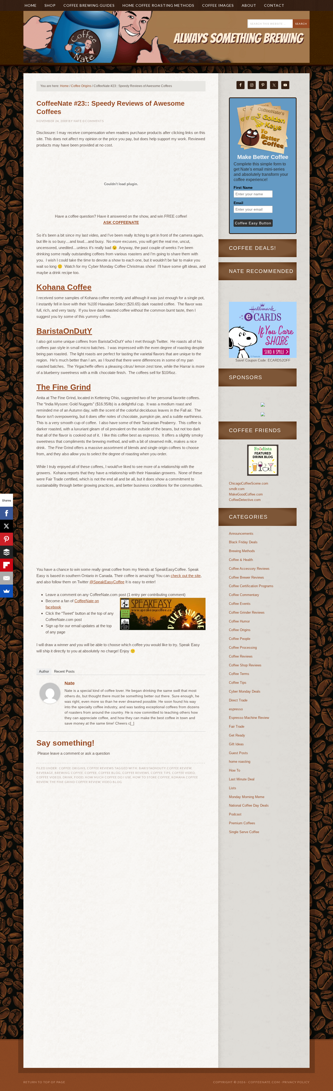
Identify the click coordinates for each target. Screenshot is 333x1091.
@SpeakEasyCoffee (106, 582)
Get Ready (237, 735)
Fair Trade (236, 726)
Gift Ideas (236, 744)
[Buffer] (6, 552)
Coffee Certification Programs (251, 586)
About (247, 5)
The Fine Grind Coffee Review (75, 782)
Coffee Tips (160, 772)
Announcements (241, 534)
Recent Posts (64, 671)
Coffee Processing (243, 648)
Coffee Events (240, 604)
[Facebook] (6, 513)
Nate (78, 121)
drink (68, 777)
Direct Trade (238, 700)
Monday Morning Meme (246, 797)
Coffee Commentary (244, 595)
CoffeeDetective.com (245, 500)
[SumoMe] (6, 591)
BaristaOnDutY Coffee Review (165, 768)
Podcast (235, 814)
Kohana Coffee (64, 287)
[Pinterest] (6, 539)
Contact (274, 5)
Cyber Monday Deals (244, 691)
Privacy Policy (296, 1082)
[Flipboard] (6, 565)
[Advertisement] (75, 527)
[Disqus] (121, 862)
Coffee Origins (72, 768)
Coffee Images (218, 5)
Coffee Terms (239, 674)
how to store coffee (151, 777)
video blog (112, 782)
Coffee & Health (241, 560)
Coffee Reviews (100, 768)
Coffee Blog (109, 772)
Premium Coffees (242, 823)
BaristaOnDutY (64, 331)
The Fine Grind (63, 387)
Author (44, 671)
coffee (91, 772)
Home (31, 5)
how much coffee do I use (108, 777)
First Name (243, 187)
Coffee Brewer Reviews (246, 577)
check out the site (186, 575)
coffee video (183, 772)
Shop (50, 5)
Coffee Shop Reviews (245, 665)
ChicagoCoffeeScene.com (248, 483)
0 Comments (93, 121)
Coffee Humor (239, 621)
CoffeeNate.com (75, 45)
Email (238, 203)
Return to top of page (44, 1082)
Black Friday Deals (243, 542)
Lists (232, 788)
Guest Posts (238, 753)
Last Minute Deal (241, 779)
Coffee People (239, 639)
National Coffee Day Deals (249, 805)
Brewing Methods (242, 551)
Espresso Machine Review (249, 718)
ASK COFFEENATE (121, 222)
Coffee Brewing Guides (89, 5)
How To (234, 770)
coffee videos (48, 777)
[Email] (6, 578)
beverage (44, 772)
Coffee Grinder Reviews (247, 612)
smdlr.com (237, 489)
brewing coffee (69, 772)
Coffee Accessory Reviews (249, 569)
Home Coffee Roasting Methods (158, 5)
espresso (236, 709)
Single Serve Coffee (244, 832)
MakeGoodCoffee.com (246, 494)
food (79, 777)
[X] (6, 526)
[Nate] (50, 702)
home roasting (239, 762)
